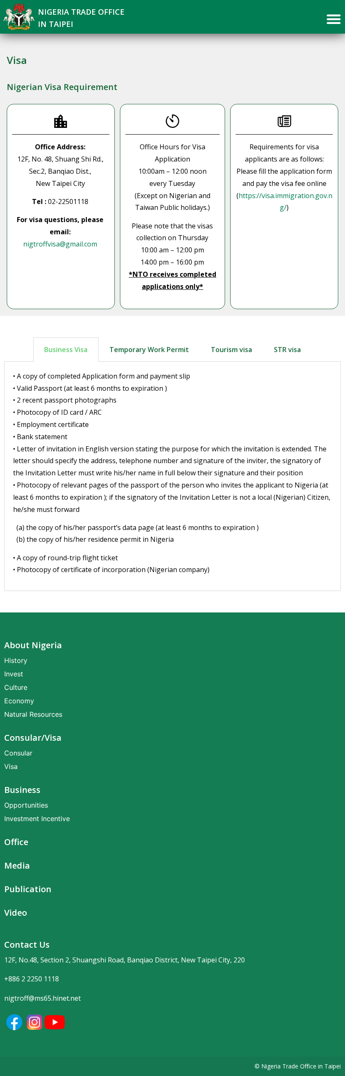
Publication (27, 889)
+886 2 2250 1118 (31, 978)
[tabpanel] (172, 476)
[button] (333, 19)
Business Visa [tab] (66, 349)
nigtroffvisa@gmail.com (60, 244)
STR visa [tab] (287, 349)
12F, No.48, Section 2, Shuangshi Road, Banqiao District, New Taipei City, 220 (124, 960)
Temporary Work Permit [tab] (149, 349)
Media (17, 865)
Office (16, 842)
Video (15, 912)
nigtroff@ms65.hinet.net (42, 998)
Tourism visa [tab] (231, 349)
